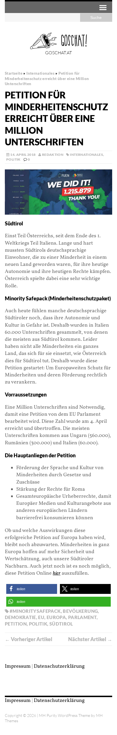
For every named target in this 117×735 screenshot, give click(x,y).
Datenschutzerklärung (59, 666)
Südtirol (61, 623)
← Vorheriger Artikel (28, 639)
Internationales (86, 154)
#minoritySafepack (35, 611)
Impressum (18, 666)
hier (56, 573)
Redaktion (52, 154)
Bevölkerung (80, 611)
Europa (56, 617)
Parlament (82, 617)
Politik (13, 159)
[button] (31, 589)
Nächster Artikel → (90, 639)
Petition (16, 623)
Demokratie (20, 617)
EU (41, 617)
